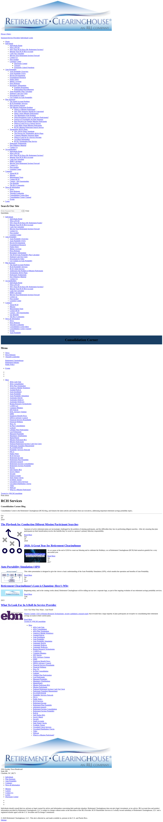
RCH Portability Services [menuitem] (18, 103)
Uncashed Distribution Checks (20, 484)
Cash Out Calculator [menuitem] (17, 53)
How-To (13, 424)
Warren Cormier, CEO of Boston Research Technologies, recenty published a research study (56, 614)
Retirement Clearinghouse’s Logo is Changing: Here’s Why (34, 585)
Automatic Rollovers (17, 402)
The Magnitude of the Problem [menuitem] (25, 115)
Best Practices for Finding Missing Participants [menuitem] (30, 121)
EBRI (12, 414)
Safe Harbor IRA (16, 470)
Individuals (24, 38)
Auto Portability (15, 394)
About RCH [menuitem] (14, 173)
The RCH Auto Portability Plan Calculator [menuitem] (24, 255)
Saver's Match (15, 472)
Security (13, 474)
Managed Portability (17, 434)
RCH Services (15, 456)
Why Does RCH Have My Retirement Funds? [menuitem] (26, 223)
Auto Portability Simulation (19, 396)
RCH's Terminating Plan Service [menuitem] (25, 141)
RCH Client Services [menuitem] (17, 269)
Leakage (13, 428)
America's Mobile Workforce (20, 388)
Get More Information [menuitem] (22, 139)
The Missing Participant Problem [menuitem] (21, 107)
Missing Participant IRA (18, 440)
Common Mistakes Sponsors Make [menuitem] (26, 135)
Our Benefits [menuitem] (14, 183)
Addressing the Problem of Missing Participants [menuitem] (26, 271)
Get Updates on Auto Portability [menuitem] (21, 97)
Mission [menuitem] (12, 175)
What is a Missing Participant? (20, 490)
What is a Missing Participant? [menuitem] (24, 109)
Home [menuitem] (7, 41)
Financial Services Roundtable (20, 420)
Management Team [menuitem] (16, 177)
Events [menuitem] (12, 199)
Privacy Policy (6, 34)
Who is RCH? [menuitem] (15, 47)
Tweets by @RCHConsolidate (11, 493)
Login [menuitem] (7, 201)
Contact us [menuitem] (13, 297)
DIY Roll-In (14, 410)
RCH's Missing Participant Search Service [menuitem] (29, 127)
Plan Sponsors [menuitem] (10, 99)
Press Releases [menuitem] (15, 83)
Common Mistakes (16, 408)
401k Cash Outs (15, 382)
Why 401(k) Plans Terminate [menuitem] (24, 131)
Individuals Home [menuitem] (16, 45)
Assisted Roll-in (15, 390)
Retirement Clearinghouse (14, 360)
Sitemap (4, 820)
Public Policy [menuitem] (14, 79)
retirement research (16, 462)
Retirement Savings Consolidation (22, 464)
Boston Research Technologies (20, 404)
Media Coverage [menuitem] (15, 81)
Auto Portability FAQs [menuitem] (18, 73)
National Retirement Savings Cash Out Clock (26, 444)
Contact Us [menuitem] (14, 57)
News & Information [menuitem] (12, 187)
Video (12, 486)
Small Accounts (15, 476)
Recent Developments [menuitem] (17, 75)
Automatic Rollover (17, 400)
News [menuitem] (12, 189)
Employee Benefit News (18, 416)
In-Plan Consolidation (17, 426)
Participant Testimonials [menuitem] (18, 143)
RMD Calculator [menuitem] (16, 161)
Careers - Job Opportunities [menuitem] (19, 181)
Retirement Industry (12, 362)
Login (31, 38)
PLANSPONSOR (16, 448)
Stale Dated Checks (17, 478)
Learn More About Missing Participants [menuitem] (28, 125)
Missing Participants (17, 442)
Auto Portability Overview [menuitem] (19, 71)
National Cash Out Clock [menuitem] (18, 93)
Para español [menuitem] (14, 59)
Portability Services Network (20, 450)
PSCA (12, 452)
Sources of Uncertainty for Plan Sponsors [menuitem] (28, 119)
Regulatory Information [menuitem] (18, 85)
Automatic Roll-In (16, 398)
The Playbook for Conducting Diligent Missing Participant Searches (39, 524)
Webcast (13, 488)
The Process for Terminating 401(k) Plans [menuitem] (28, 133)
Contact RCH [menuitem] (14, 179)
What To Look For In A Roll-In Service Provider (28, 605)
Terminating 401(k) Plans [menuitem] (18, 129)
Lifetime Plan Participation (19, 430)
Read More (28, 535)
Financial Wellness (16, 422)
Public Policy (10, 364)
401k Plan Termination (18, 386)
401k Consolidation (17, 384)
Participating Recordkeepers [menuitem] (24, 89)
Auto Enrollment (16, 392)
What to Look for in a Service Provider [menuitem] (27, 137)
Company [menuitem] (8, 171)
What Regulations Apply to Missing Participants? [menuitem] (31, 117)
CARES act (14, 406)
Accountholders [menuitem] (10, 149)
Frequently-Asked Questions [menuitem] (24, 67)
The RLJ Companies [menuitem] (17, 185)
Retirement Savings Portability (20, 466)
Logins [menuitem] (7, 795)
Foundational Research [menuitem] (18, 77)
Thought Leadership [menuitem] (17, 193)
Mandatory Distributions (18, 436)
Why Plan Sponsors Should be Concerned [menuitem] (29, 111)
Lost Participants (15, 432)
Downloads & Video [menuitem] (17, 95)
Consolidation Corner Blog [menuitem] (19, 195)
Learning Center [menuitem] (15, 61)
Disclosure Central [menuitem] (20, 63)
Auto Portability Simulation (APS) (20, 566)
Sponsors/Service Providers (10, 38)
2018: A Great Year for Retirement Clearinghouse (52, 545)
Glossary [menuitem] (17, 65)
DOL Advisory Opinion (18, 412)
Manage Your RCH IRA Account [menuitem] (21, 51)
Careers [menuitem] (8, 791)
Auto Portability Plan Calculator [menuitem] (21, 91)
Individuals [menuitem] (9, 43)
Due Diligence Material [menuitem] (18, 145)
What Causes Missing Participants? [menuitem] (26, 113)
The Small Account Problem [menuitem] (20, 101)
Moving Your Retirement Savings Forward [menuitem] (25, 55)
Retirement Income (16, 458)
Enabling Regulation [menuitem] (21, 87)
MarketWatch (14, 438)
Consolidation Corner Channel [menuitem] (20, 197)
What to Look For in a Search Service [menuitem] (27, 123)
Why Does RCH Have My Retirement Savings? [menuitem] (26, 49)
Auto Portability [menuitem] (11, 69)
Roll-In (12, 468)
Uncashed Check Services (19, 482)
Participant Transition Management (22, 446)
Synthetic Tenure (16, 480)
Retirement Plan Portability (19, 460)
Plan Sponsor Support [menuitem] (17, 105)
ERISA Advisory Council (19, 418)
